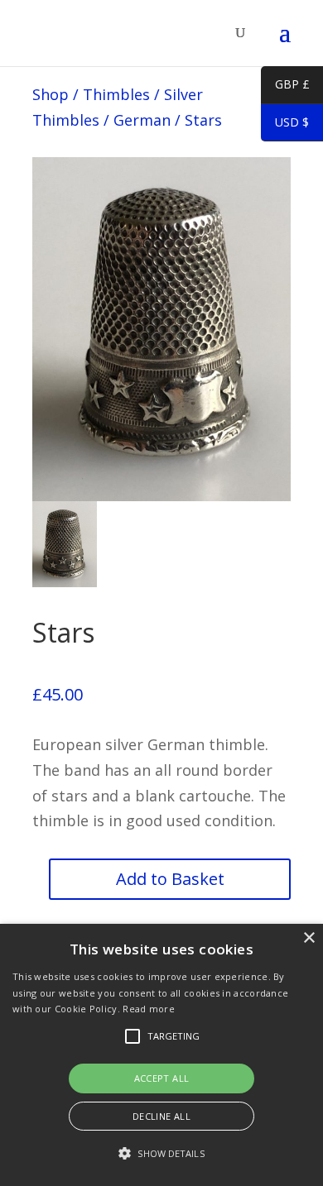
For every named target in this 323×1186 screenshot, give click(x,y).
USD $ (285, 125)
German (142, 120)
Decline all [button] (161, 1116)
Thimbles (116, 94)
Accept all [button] (162, 1078)
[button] (161, 1154)
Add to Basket (170, 879)
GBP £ (285, 87)
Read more (149, 1008)
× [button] (308, 938)
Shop (50, 94)
